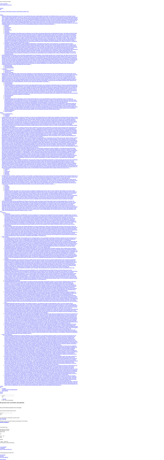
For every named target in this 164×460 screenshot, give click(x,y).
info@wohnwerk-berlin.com (6, 4)
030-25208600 (3, 447)
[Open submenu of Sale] (1, 387)
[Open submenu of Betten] (55, 24)
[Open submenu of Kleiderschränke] (31, 64)
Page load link (3, 459)
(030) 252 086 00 (3, 3)
